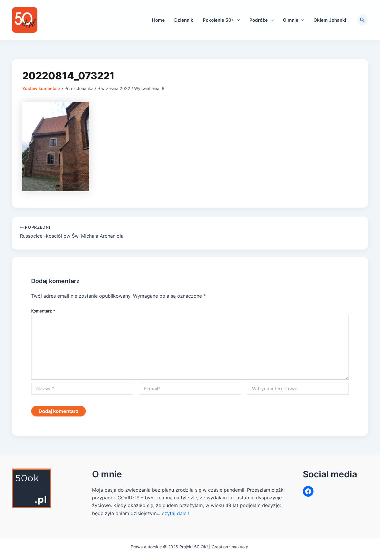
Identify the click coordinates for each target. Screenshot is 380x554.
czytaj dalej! (175, 513)
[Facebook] (308, 491)
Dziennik (183, 20)
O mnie (290, 20)
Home (158, 20)
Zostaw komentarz (41, 88)
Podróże (258, 20)
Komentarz (43, 310)
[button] (237, 20)
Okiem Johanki (330, 20)
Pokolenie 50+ (218, 20)
